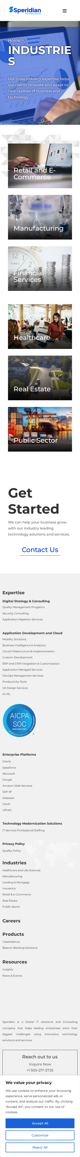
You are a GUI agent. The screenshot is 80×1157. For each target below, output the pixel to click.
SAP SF (7, 791)
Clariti (6, 804)
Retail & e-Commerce (16, 894)
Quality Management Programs (23, 607)
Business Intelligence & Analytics (24, 645)
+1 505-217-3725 (39, 1070)
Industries (14, 862)
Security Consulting (15, 613)
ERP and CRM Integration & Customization (31, 663)
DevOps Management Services (22, 675)
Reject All (40, 1147)
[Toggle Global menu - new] (64, 13)
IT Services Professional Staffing (23, 830)
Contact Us (40, 550)
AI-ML (6, 694)
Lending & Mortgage (16, 882)
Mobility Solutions (14, 639)
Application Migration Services (22, 619)
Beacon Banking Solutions (20, 947)
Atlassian (8, 798)
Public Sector (11, 906)
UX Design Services (15, 688)
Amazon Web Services (17, 785)
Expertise (13, 592)
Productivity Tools (14, 681)
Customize (40, 1135)
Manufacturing (12, 876)
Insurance (9, 888)
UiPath (7, 810)
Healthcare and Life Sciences (21, 870)
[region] (40, 1116)
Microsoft (8, 773)
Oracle (6, 761)
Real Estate (9, 900)
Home (14, 40)
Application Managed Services (22, 669)
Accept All (40, 1123)
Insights (7, 969)
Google (7, 779)
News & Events (12, 975)
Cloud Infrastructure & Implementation (28, 651)
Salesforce (9, 767)
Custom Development (17, 657)
